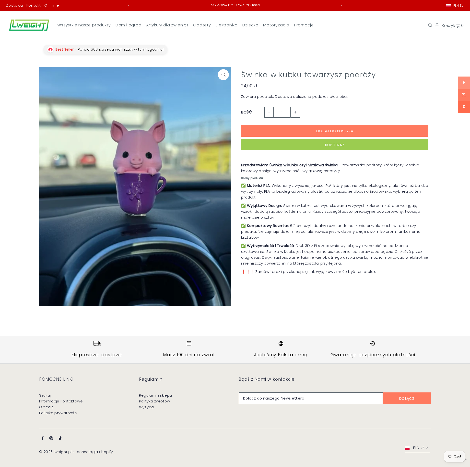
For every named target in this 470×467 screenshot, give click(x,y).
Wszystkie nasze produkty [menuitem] (84, 25)
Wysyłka (146, 407)
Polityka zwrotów (154, 401)
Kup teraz (334, 144)
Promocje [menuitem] (304, 25)
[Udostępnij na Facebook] (464, 83)
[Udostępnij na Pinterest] (464, 107)
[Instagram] (51, 439)
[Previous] (128, 5)
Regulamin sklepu (155, 395)
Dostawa (14, 5)
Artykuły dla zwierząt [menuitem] (167, 25)
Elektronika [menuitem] (227, 25)
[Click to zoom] (223, 74)
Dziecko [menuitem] (250, 25)
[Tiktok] (60, 439)
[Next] (341, 5)
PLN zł (458, 5)
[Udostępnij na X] (464, 95)
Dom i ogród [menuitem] (128, 25)
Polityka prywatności (58, 412)
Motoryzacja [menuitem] (276, 25)
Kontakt (33, 5)
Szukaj (45, 395)
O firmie (51, 5)
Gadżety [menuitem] (202, 25)
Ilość (246, 112)
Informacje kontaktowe (61, 401)
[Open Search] (430, 25)
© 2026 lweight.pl (55, 451)
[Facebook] (43, 439)
